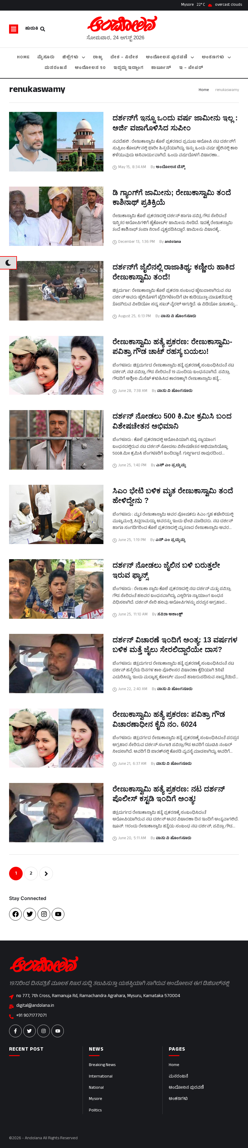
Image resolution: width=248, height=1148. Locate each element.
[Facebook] (15, 914)
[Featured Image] (56, 141)
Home (204, 90)
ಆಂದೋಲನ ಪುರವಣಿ (186, 1087)
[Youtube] (58, 914)
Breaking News (102, 1065)
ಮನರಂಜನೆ (178, 1076)
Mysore (95, 1099)
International (101, 1076)
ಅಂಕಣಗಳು (178, 1099)
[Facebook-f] (15, 1031)
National (96, 1087)
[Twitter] (29, 914)
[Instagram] (44, 914)
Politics (95, 1110)
